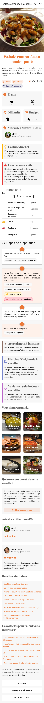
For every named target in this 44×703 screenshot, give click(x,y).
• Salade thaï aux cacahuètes (15, 588)
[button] (14, 196)
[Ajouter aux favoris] (41, 4)
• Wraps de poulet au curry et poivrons (18, 600)
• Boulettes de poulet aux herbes (16, 596)
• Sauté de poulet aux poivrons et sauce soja (21, 608)
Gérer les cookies (22, 697)
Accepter (22, 683)
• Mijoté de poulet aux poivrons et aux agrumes (22, 592)
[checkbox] (22, 256)
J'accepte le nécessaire (22, 690)
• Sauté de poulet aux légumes (15, 584)
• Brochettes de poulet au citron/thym (18, 612)
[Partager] (35, 4)
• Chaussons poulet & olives (14, 604)
